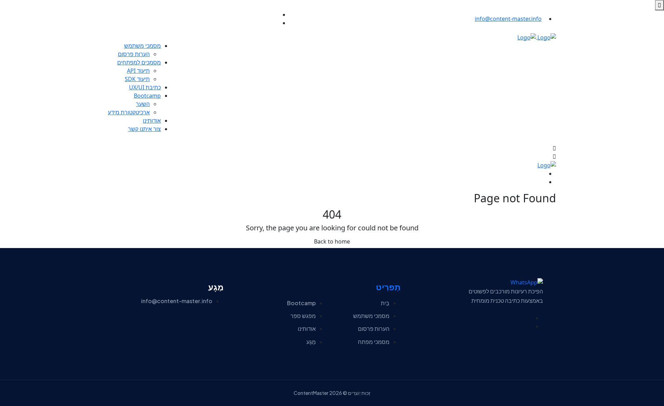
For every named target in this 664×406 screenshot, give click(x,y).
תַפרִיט (388, 287)
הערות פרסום (134, 54)
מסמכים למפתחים (139, 62)
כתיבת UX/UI (145, 87)
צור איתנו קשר (144, 129)
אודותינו (152, 120)
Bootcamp (147, 95)
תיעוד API (138, 70)
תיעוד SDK (137, 79)
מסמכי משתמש (142, 46)
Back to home (332, 241)
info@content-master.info (508, 19)
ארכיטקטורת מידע (129, 112)
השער (143, 104)
